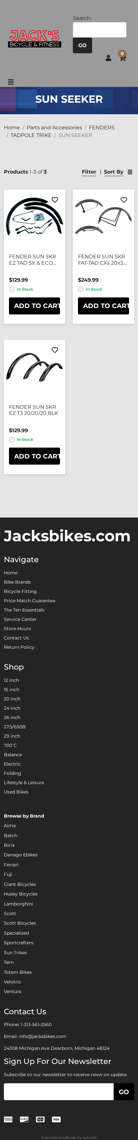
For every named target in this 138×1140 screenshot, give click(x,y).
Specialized (16, 933)
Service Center (20, 619)
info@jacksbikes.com (42, 1036)
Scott (10, 913)
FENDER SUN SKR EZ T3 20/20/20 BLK (33, 410)
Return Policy (19, 647)
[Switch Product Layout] (130, 172)
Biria (9, 845)
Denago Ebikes (21, 855)
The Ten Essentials (24, 610)
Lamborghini (18, 904)
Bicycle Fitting (20, 591)
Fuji (8, 874)
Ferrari (11, 865)
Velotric (12, 982)
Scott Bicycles (20, 923)
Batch (10, 835)
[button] (108, 58)
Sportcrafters (18, 943)
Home (11, 573)
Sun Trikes (15, 953)
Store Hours (17, 628)
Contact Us (16, 638)
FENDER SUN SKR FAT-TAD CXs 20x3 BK (101, 259)
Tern (8, 962)
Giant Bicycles (20, 884)
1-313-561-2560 (36, 1024)
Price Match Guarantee (29, 601)
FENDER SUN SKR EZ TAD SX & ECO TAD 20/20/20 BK (32, 259)
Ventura (12, 991)
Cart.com (89, 1138)
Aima (10, 825)
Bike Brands (17, 582)
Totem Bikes (18, 972)
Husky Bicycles (21, 894)
